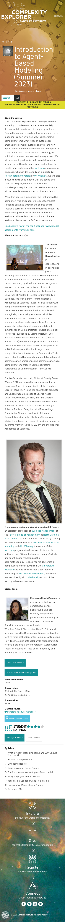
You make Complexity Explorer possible (32, 845)
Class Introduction (15, 663)
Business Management (43, 531)
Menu (60, 16)
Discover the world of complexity (32, 818)
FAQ (17, 98)
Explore (32, 814)
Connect (32, 893)
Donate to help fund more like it (21, 712)
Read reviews (34, 738)
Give (32, 841)
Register (32, 867)
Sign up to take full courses (32, 871)
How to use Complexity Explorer (21, 672)
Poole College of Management (24, 535)
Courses (7, 42)
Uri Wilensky (40, 176)
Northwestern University (18, 176)
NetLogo (39, 168)
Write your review (14, 738)
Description (8, 98)
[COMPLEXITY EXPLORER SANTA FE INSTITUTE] (24, 15)
